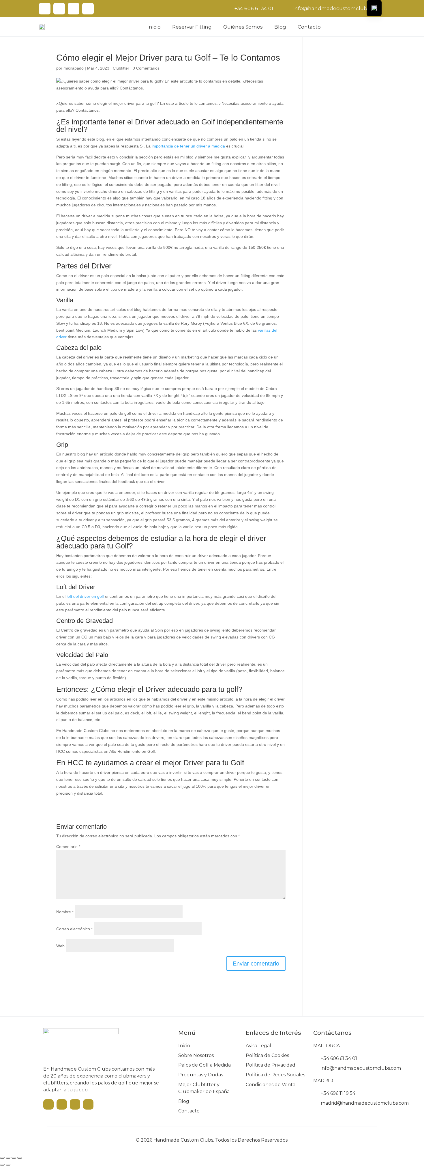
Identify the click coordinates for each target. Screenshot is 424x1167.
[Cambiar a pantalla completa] (8, 1158)
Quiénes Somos (243, 27)
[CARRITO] (381, 26)
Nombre (65, 912)
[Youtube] (44, 8)
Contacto (309, 27)
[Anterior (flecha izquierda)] (2, 1165)
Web (60, 946)
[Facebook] (59, 8)
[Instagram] (73, 8)
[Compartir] (14, 1158)
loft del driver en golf (85, 596)
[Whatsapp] (88, 8)
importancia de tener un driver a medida (188, 146)
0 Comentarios (146, 68)
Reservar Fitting (192, 27)
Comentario (68, 846)
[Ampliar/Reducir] (2, 1158)
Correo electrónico (74, 929)
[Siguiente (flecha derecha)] (8, 1165)
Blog (280, 27)
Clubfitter (121, 68)
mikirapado (73, 68)
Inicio (154, 27)
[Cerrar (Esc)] (19, 1158)
